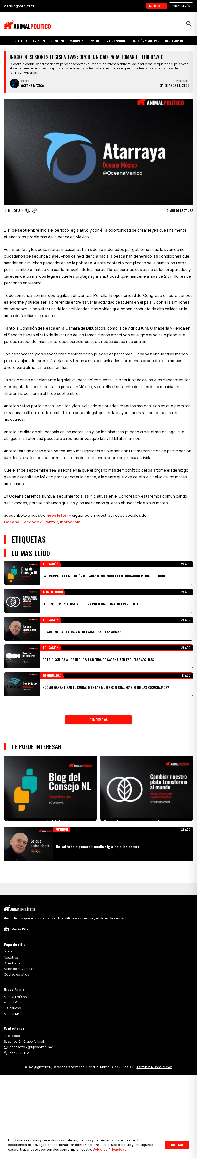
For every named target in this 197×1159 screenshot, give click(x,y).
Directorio (12, 951)
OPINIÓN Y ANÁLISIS (146, 40)
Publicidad (12, 1023)
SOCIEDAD (57, 40)
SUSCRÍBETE (156, 6)
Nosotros (11, 945)
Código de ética (16, 962)
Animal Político (15, 984)
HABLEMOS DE (174, 40)
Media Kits (20, 917)
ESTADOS (39, 40)
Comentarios (98, 719)
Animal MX (12, 1001)
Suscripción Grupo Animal (24, 1029)
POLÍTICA (20, 40)
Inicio (8, 940)
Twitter (50, 522)
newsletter (57, 515)
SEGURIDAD (77, 40)
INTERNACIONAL (116, 40)
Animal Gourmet (16, 990)
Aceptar (176, 1144)
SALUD (95, 40)
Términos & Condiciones (154, 1055)
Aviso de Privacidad (110, 1149)
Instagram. (70, 522)
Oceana (11, 522)
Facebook (32, 522)
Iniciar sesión (181, 6)
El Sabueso (12, 996)
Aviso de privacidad (19, 957)
